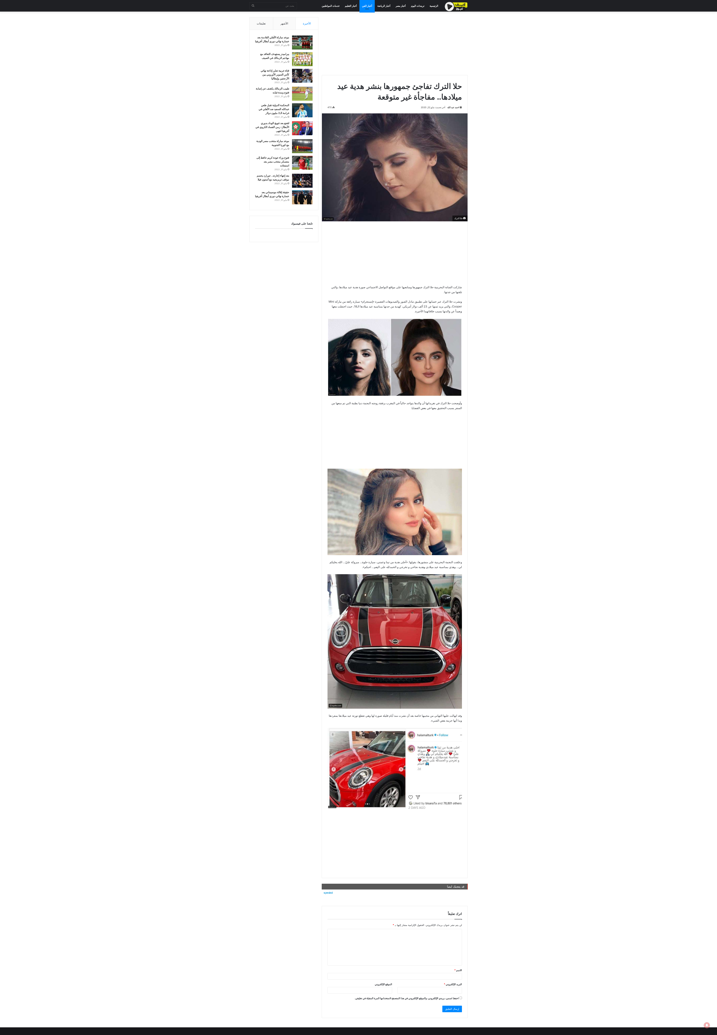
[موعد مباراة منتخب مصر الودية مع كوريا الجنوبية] (302, 146)
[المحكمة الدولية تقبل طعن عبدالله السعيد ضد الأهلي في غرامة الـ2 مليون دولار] (302, 110)
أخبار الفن (367, 5)
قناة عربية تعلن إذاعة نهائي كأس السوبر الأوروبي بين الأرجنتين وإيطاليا (275, 74)
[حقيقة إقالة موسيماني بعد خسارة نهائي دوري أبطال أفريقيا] (302, 197)
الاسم (458, 970)
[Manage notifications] (707, 1025)
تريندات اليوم (417, 5)
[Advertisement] (395, 43)
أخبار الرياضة (383, 5)
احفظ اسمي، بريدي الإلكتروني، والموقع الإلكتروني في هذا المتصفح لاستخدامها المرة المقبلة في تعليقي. (407, 998)
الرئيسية (434, 5)
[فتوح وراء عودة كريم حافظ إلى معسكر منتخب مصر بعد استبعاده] (302, 163)
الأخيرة (307, 23)
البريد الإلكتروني (453, 984)
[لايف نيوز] (456, 6)
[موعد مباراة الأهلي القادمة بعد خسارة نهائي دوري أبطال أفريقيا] (302, 42)
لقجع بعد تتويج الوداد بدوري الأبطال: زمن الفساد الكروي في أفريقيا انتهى (272, 126)
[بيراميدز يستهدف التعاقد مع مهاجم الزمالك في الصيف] (302, 59)
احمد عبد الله (453, 107)
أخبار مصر (401, 5)
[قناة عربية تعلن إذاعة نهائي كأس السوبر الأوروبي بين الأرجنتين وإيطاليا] (302, 76)
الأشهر (284, 23)
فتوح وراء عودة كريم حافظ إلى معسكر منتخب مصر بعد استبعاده (272, 161)
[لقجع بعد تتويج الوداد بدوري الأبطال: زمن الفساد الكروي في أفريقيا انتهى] (302, 128)
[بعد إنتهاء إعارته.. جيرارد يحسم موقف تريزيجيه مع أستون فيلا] (302, 181)
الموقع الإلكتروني (383, 984)
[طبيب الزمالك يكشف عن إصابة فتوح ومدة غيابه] (302, 94)
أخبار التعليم (351, 5)
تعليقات (261, 23)
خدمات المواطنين (331, 5)
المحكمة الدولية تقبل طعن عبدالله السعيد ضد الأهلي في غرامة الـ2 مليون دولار (274, 109)
